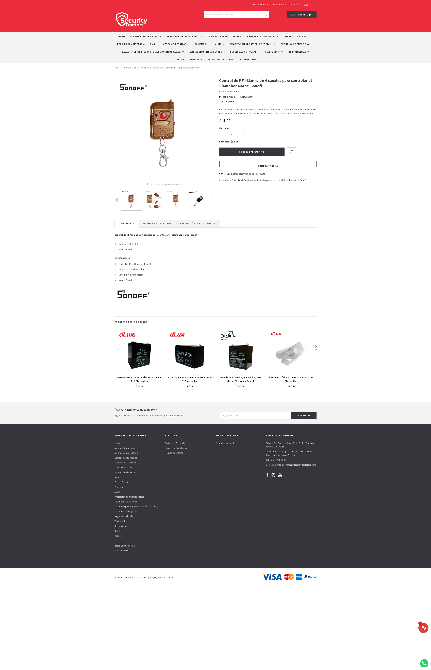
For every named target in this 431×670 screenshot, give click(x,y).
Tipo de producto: (229, 101)
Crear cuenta (293, 4)
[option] (164, 128)
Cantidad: (224, 128)
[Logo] (131, 18)
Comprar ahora (268, 165)
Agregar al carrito (140, 372)
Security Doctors (229, 91)
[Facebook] (267, 475)
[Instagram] (273, 475)
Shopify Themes (165, 577)
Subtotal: (224, 141)
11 (225, 173)
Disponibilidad (227, 96)
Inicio (117, 67)
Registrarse (279, 4)
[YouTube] (280, 475)
